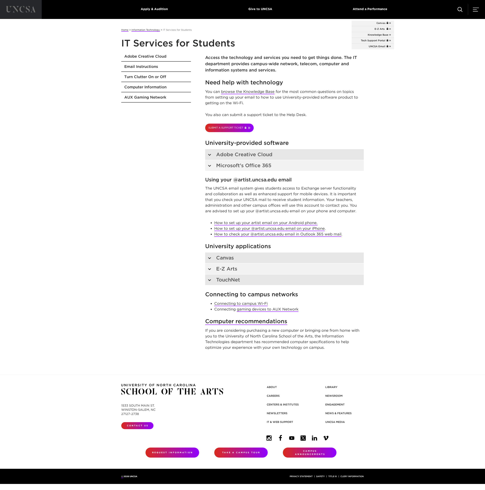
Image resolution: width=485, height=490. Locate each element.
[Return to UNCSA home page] (21, 9)
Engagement (335, 404)
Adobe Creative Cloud (145, 56)
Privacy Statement (301, 476)
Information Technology (145, 29)
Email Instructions (141, 66)
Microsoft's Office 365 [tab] (244, 165)
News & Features (338, 413)
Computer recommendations (246, 321)
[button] (460, 9)
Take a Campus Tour (241, 452)
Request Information (172, 452)
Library (331, 387)
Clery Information (352, 476)
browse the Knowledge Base (248, 91)
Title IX (332, 476)
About (272, 387)
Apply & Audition (154, 9)
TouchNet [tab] (228, 280)
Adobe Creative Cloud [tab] (244, 154)
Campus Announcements (310, 453)
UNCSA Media (335, 421)
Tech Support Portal (374, 40)
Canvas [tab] (225, 258)
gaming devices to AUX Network (267, 309)
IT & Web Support (280, 421)
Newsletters (277, 413)
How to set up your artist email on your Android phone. (266, 222)
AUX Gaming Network (145, 97)
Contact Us (138, 425)
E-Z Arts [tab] (226, 269)
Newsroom (334, 395)
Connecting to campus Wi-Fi (241, 303)
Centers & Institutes (283, 404)
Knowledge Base (378, 34)
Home (124, 29)
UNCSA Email (378, 46)
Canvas (382, 23)
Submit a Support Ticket (226, 127)
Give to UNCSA (260, 9)
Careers (273, 395)
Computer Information (145, 87)
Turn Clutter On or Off (145, 76)
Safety (320, 476)
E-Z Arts (381, 28)
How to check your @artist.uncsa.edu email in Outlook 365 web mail (277, 234)
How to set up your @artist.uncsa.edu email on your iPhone (269, 228)
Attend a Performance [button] (370, 9)
